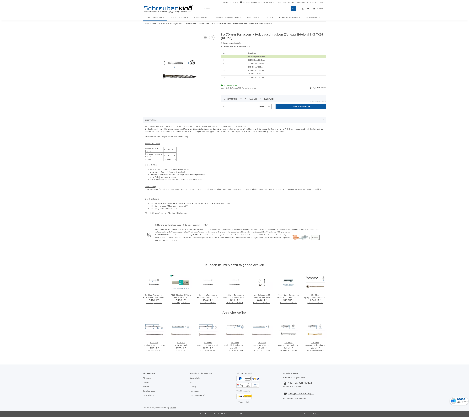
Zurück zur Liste (150, 24)
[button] (302, 8)
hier (177, 240)
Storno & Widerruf (197, 395)
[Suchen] (293, 8)
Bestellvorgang (149, 391)
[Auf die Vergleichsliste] (205, 37)
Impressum (194, 391)
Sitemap (193, 386)
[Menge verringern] (223, 106)
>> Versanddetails (242, 402)
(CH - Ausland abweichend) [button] (247, 88)
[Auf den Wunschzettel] (211, 37)
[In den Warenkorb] (145, 31)
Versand (323, 101)
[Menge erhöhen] (269, 106)
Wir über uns (148, 378)
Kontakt (313, 2)
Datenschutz (195, 378)
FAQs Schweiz (148, 395)
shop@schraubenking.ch (298, 2)
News (322, 2)
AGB (191, 382)
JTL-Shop (316, 414)
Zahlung (146, 382)
